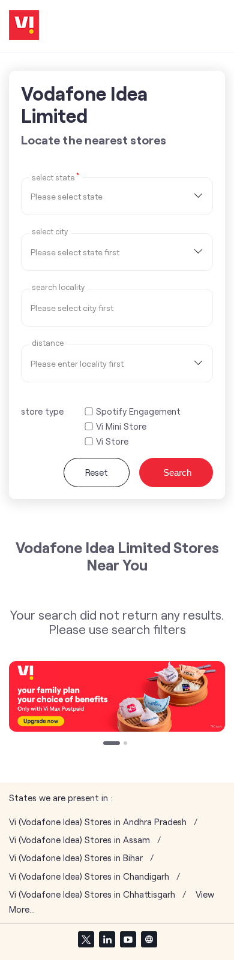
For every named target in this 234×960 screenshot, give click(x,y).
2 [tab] (127, 744)
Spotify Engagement (138, 411)
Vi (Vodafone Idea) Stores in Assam (79, 840)
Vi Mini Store (121, 426)
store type (42, 411)
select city (50, 231)
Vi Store (112, 441)
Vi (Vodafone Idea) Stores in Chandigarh (89, 876)
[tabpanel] (117, 696)
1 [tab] (106, 744)
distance (48, 343)
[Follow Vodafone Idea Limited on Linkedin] (107, 939)
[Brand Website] (149, 939)
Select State (55, 176)
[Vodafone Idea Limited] (24, 26)
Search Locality (58, 287)
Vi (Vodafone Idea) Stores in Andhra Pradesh (98, 822)
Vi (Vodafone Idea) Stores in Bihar (76, 858)
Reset (96, 472)
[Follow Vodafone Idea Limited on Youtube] (128, 939)
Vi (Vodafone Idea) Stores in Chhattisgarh (92, 894)
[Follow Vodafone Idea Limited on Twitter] (86, 939)
